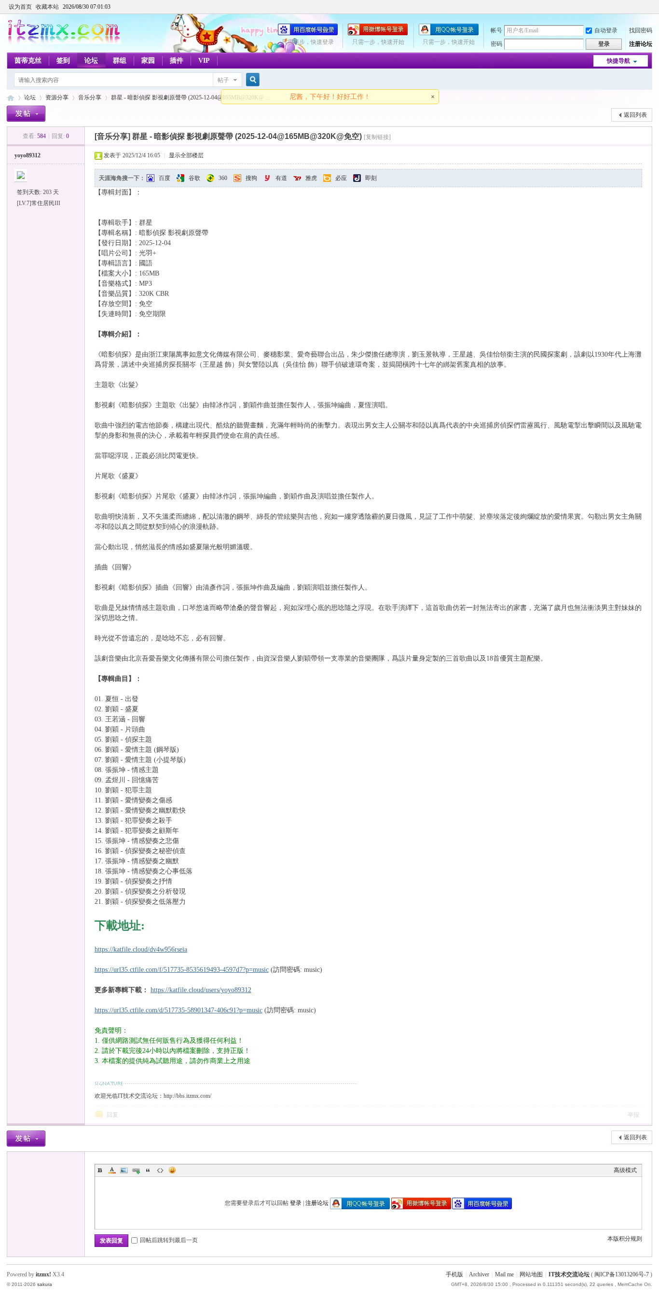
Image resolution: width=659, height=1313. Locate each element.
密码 (496, 44)
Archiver (479, 1274)
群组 (119, 60)
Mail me (504, 1274)
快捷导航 (618, 60)
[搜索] (251, 79)
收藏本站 (47, 6)
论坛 (91, 60)
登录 (296, 1203)
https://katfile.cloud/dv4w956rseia (141, 949)
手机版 (454, 1274)
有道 (281, 178)
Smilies (172, 1170)
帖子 (223, 80)
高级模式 (625, 1170)
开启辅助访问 (649, 6)
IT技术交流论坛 (569, 1274)
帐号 (496, 30)
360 (223, 178)
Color (112, 1170)
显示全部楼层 (186, 155)
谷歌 (194, 178)
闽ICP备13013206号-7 (621, 1274)
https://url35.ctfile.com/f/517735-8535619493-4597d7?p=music (182, 969)
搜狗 (251, 178)
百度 (164, 178)
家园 (148, 60)
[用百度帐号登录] (308, 33)
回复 (112, 1114)
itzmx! (43, 1274)
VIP (204, 60)
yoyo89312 (27, 155)
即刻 (371, 178)
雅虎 (311, 178)
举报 (633, 1114)
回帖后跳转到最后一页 (169, 1240)
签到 (63, 60)
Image (124, 1170)
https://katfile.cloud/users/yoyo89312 (201, 990)
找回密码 (640, 30)
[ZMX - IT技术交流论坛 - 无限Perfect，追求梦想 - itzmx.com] (64, 42)
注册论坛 (640, 44)
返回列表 (635, 114)
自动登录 (606, 30)
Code (160, 1170)
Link (136, 1170)
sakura (44, 1284)
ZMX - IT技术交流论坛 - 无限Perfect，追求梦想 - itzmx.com (10, 98)
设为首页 (20, 6)
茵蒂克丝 (27, 60)
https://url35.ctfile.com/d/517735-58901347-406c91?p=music (178, 1010)
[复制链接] (377, 137)
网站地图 (531, 1274)
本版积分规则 (624, 1238)
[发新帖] (26, 114)
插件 (176, 60)
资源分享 (57, 97)
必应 (341, 178)
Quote (148, 1170)
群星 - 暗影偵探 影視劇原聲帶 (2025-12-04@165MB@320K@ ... (190, 97)
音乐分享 (89, 97)
